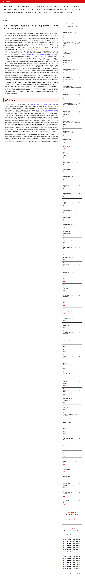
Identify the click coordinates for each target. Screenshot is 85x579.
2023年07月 (77, 545)
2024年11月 (77, 541)
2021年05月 (77, 558)
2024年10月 (67, 543)
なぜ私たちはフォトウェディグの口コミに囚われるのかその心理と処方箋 (49, 13)
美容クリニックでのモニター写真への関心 (17, 6)
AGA (65, 518)
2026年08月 (67, 535)
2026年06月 (67, 537)
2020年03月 (77, 571)
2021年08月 (67, 556)
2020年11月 (67, 564)
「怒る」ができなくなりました (36, 9)
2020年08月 (67, 566)
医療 (68, 518)
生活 (76, 518)
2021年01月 (67, 562)
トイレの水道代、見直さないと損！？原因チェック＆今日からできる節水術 (55, 6)
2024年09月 (77, 543)
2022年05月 (77, 547)
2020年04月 (67, 571)
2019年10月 (77, 573)
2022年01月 (67, 552)
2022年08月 (67, 547)
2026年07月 (77, 535)
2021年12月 (77, 552)
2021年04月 (67, 560)
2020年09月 (77, 564)
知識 (65, 521)
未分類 (72, 518)
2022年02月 (77, 549)
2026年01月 (67, 539)
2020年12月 (77, 562)
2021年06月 (67, 558)
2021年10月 (77, 554)
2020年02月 (67, 573)
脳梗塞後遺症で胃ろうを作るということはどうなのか (63, 9)
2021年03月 (77, 560)
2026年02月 (77, 537)
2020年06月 (67, 568)
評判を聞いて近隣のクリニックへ (14, 9)
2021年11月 (67, 554)
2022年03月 (67, 549)
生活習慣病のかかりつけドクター (14, 13)
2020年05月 (77, 568)
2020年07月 (77, 566)
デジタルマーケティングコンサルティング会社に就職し (43, 104)
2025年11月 (67, 541)
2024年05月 (67, 545)
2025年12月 (77, 539)
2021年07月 (77, 556)
